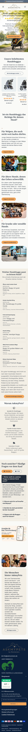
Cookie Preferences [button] (8, 714)
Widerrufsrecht (5, 728)
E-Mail (18, 471)
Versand (3, 730)
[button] (24, 7)
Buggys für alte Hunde (9, 199)
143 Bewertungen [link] (6, 686)
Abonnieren (13, 703)
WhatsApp (8, 471)
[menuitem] (14, 710)
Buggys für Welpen (8, 151)
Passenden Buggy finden (14, 36)
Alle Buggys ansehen (11, 630)
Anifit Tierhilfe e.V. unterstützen (12, 673)
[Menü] (3, 6)
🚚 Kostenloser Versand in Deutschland (14, 1)
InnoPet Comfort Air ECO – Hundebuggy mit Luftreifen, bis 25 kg (9, 95)
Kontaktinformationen (16, 730)
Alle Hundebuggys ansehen (13, 73)
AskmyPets (7, 725)
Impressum (8, 730)
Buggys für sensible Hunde (10, 242)
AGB (21, 728)
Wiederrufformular (8, 712)
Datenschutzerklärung (14, 728)
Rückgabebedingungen (9, 709)
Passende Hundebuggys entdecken (14, 396)
